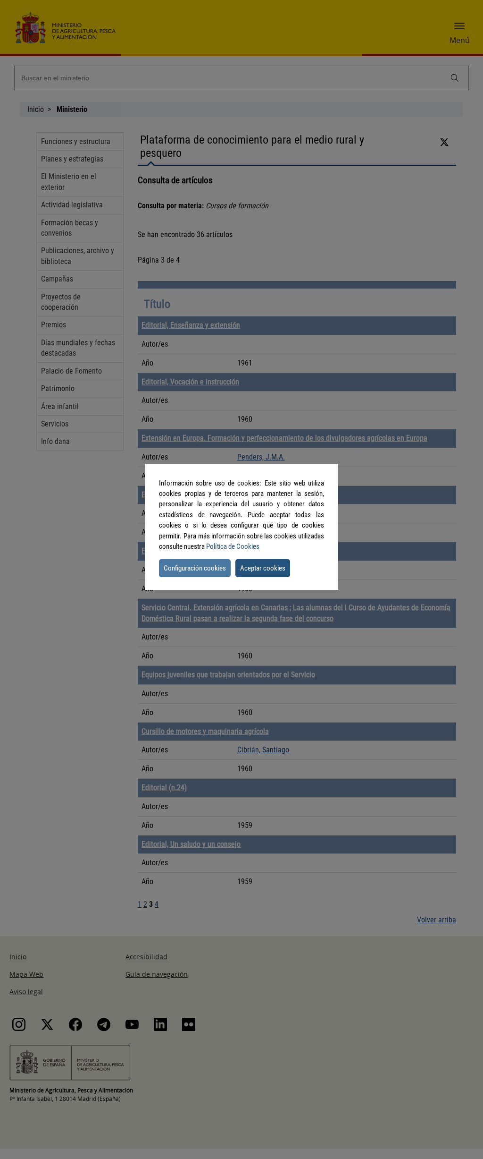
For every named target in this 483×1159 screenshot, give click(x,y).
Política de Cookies (232, 546)
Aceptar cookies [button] (262, 568)
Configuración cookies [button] (195, 568)
